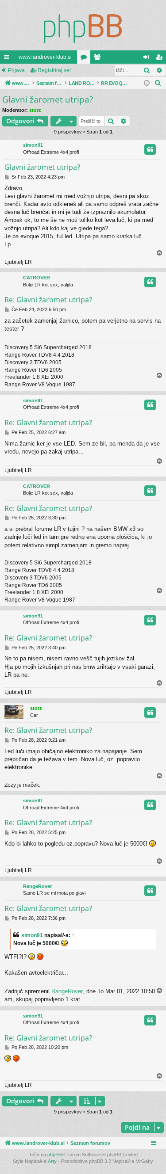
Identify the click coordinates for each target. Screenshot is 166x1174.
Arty (52, 1161)
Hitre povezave (8, 59)
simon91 (33, 145)
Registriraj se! (54, 70)
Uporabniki (99, 59)
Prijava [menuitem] (148, 59)
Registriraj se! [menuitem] (161, 59)
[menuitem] (158, 83)
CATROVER (36, 277)
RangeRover (37, 886)
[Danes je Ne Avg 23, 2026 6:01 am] (147, 83)
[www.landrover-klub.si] (83, 28)
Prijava (16, 70)
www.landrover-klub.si (45, 57)
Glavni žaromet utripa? (47, 99)
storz (35, 110)
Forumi (85, 59)
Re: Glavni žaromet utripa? (48, 299)
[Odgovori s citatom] (150, 149)
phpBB (54, 1154)
